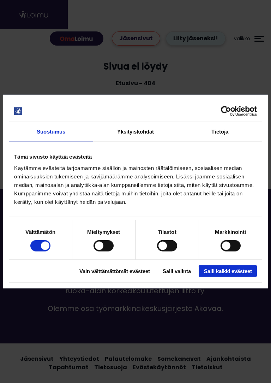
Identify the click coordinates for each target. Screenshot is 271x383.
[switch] (104, 246)
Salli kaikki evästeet (228, 271)
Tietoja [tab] (219, 132)
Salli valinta (177, 271)
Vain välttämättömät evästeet (114, 271)
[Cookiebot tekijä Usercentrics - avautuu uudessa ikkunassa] (226, 111)
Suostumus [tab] (51, 132)
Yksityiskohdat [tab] (135, 132)
